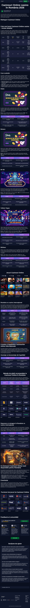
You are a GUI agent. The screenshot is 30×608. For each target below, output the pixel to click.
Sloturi (25, 275)
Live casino (10, 275)
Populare (3, 275)
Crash (18, 275)
